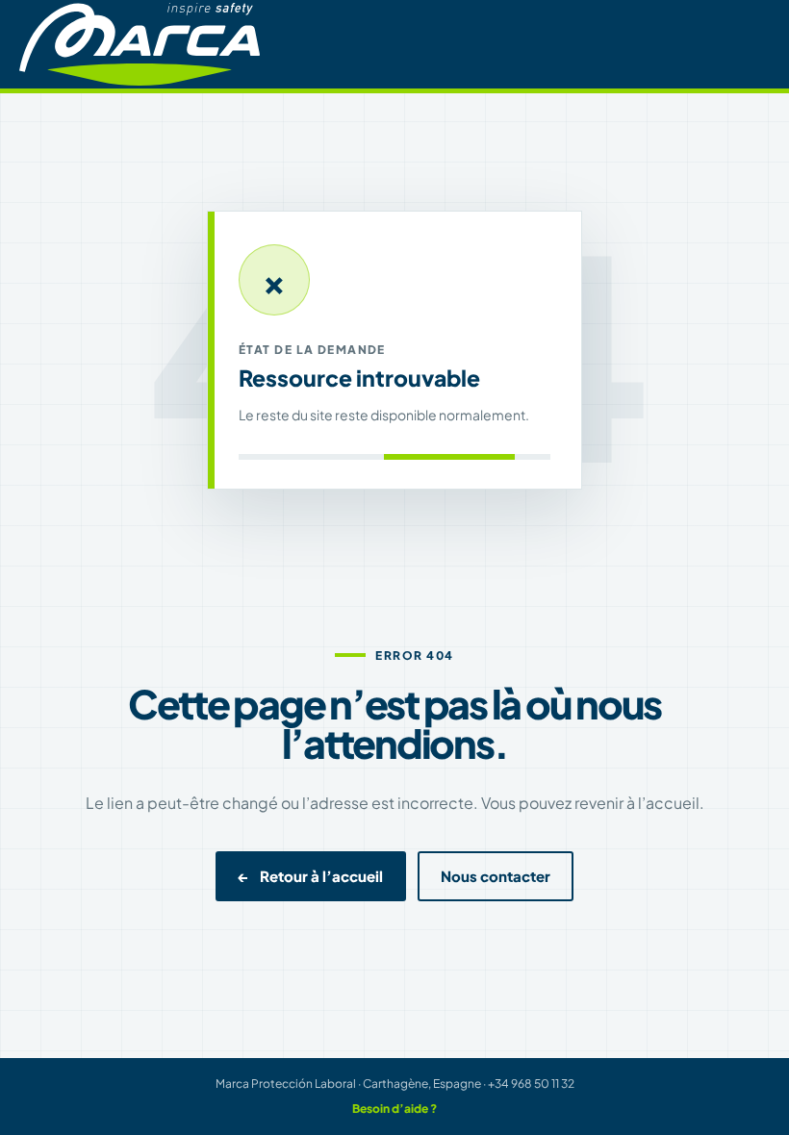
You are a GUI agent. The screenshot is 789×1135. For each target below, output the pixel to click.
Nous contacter (495, 876)
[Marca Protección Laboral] (139, 44)
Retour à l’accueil (311, 876)
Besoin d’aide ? (394, 1108)
